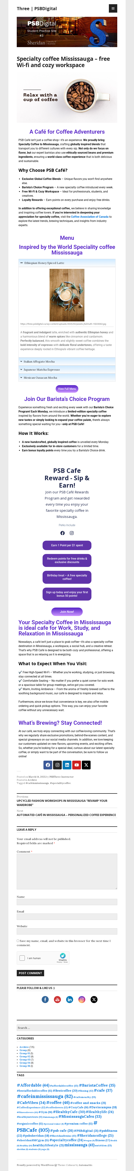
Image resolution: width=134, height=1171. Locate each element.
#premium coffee (78, 1123)
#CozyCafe (78, 1107)
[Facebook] (62, 533)
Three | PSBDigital (37, 8)
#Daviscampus (103, 1107)
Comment (24, 851)
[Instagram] (72, 533)
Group (23, 1050)
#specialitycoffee (60, 783)
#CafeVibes (31, 1102)
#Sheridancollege (95, 1135)
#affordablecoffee (64, 1085)
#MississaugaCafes (80, 1116)
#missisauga (50, 1117)
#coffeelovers (57, 1107)
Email (20, 911)
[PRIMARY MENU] (113, 8)
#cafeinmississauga (37, 783)
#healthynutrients (29, 1116)
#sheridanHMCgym (33, 1140)
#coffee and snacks (88, 1103)
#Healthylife (100, 1112)
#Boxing (85, 1090)
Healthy (26, 1145)
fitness (102, 1140)
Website (22, 926)
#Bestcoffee (65, 1091)
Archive (32, 780)
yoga (45, 1149)
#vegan (89, 1140)
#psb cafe (61, 1130)
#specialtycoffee (66, 1140)
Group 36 (25, 1066)
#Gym (45, 1112)
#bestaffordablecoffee (34, 1090)
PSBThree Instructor (61, 776)
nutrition (103, 1145)
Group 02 (25, 1056)
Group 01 (25, 1053)
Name (21, 896)
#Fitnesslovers (27, 1112)
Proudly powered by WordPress (35, 1165)
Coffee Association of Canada (90, 216)
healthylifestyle (48, 1145)
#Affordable (33, 1085)
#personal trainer (53, 1124)
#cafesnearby (84, 1097)
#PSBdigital (86, 1131)
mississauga (79, 1144)
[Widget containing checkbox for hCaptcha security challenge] (43, 958)
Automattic (85, 1165)
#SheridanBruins (63, 1135)
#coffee (58, 1102)
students (35, 1149)
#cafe (103, 1090)
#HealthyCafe (69, 1112)
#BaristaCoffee (97, 1085)
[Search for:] (67, 1028)
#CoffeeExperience (31, 1107)
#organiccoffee (30, 1123)
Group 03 (25, 1059)
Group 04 (25, 1062)
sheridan (22, 1149)
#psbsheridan (36, 1135)
